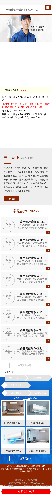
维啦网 (2, 486)
